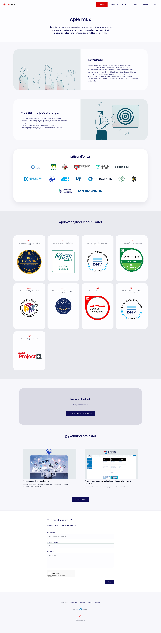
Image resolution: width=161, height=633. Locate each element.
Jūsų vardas (51, 533)
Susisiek (145, 4)
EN (155, 4)
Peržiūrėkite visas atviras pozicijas (80, 413)
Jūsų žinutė (50, 552)
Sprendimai (114, 4)
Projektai (125, 4)
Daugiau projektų (80, 499)
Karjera (135, 4)
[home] (9, 4)
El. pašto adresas (52, 542)
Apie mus (102, 4)
